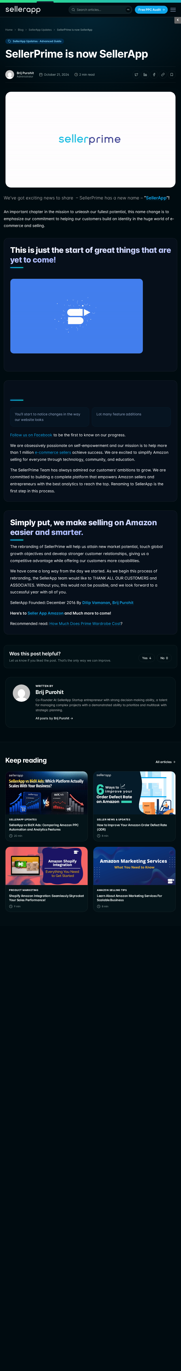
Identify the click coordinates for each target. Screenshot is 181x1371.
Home (9, 29)
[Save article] (172, 75)
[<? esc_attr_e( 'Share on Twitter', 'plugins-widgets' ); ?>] (136, 75)
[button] (100, 10)
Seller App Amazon (46, 613)
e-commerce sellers (53, 452)
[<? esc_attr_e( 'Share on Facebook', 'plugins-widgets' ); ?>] (154, 75)
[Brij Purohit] (9, 74)
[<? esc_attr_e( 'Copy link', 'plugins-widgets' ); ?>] (163, 75)
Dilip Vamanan (96, 602)
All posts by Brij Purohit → (54, 718)
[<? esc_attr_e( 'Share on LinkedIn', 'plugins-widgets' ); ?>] (145, 75)
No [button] (164, 658)
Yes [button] (146, 658)
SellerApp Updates (40, 29)
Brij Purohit (123, 602)
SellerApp (156, 198)
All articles (164, 762)
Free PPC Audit (149, 9)
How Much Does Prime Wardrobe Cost (85, 623)
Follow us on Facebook (31, 435)
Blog (20, 29)
